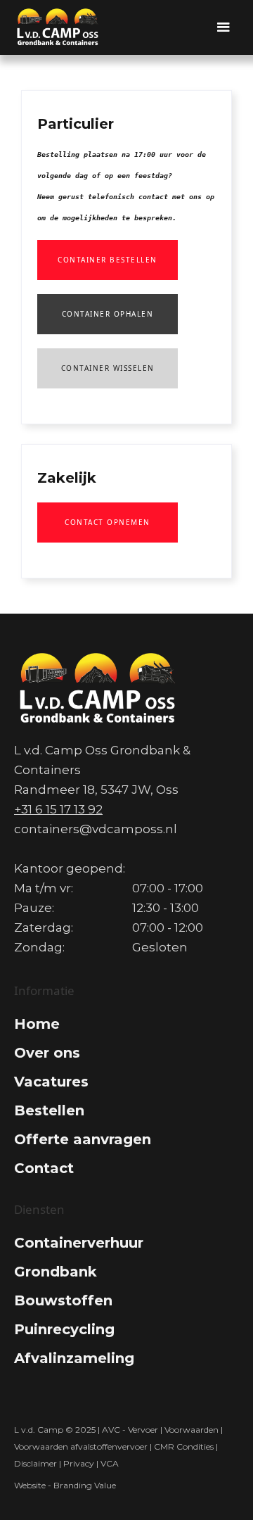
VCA (110, 1463)
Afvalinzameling (74, 1358)
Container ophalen (108, 314)
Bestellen (49, 1110)
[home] (58, 27)
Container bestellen (107, 260)
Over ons (47, 1052)
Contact (44, 1168)
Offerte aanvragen (82, 1139)
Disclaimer (35, 1463)
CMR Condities (184, 1446)
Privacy (78, 1463)
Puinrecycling (64, 1329)
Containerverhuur (78, 1242)
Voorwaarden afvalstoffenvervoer (81, 1446)
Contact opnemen (107, 522)
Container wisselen (108, 368)
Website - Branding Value (65, 1485)
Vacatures (51, 1081)
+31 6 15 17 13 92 (58, 809)
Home (37, 1023)
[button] (223, 27)
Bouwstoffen (63, 1300)
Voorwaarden (191, 1429)
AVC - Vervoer (130, 1429)
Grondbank (55, 1271)
